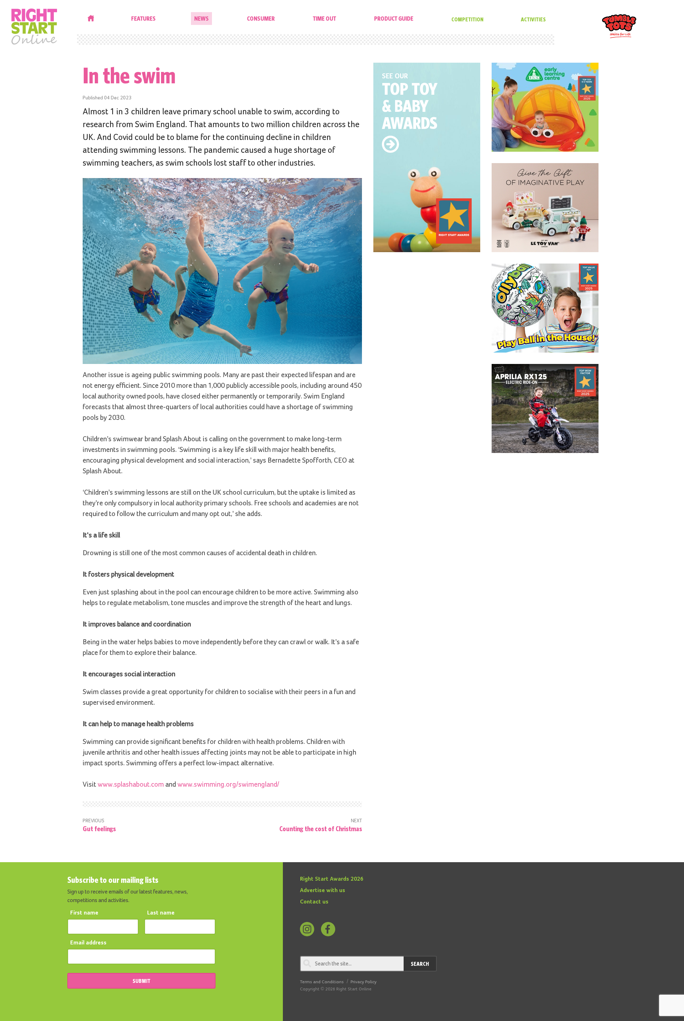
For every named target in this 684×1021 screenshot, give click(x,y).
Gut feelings (99, 828)
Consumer (261, 18)
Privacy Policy (364, 982)
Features (143, 18)
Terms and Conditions (322, 982)
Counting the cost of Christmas (320, 828)
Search (420, 963)
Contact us (314, 902)
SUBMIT (141, 981)
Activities (533, 19)
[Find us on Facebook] (328, 929)
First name (84, 913)
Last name (161, 913)
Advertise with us (322, 891)
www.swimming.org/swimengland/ (228, 784)
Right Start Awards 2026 (331, 879)
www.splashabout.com (131, 784)
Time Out (324, 18)
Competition (467, 19)
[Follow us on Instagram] (307, 929)
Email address (88, 943)
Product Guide (393, 18)
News (201, 18)
